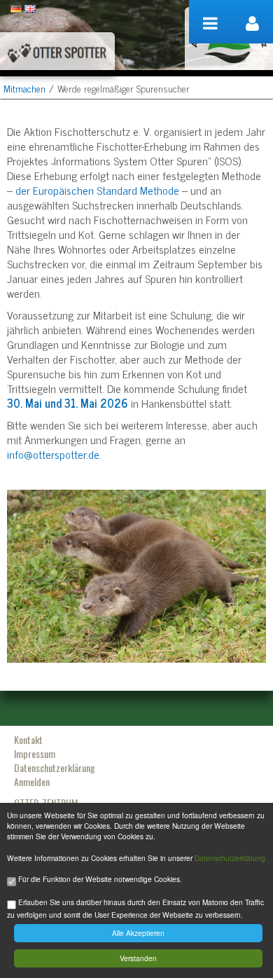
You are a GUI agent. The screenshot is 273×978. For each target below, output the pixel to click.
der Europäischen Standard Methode (97, 190)
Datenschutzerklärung (230, 858)
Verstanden (138, 958)
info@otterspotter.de (53, 454)
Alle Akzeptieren (138, 933)
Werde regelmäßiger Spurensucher (123, 88)
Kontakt (28, 739)
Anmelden (32, 781)
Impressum (34, 753)
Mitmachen (25, 88)
